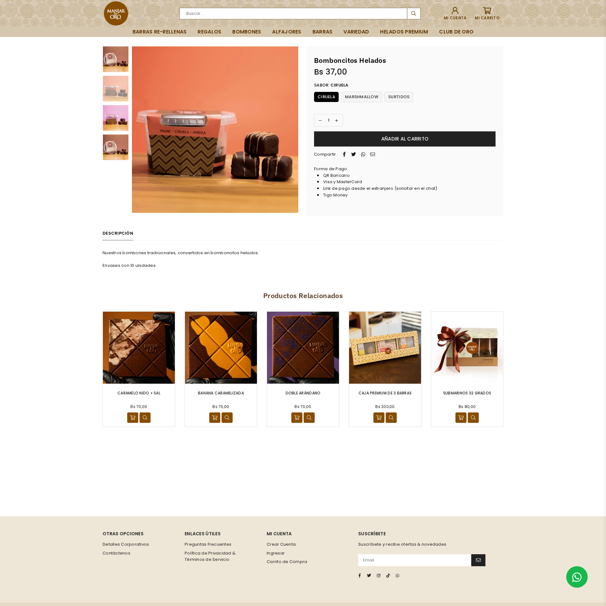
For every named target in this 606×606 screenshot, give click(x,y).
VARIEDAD (356, 31)
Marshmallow (361, 97)
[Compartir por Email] (372, 154)
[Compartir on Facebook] (344, 154)
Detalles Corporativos (126, 544)
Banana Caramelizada (221, 393)
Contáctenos (116, 553)
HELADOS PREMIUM (404, 31)
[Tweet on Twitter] (354, 154)
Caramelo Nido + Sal (138, 393)
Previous (137, 129)
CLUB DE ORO (456, 31)
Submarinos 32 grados (467, 393)
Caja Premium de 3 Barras (385, 393)
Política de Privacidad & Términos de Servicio (210, 556)
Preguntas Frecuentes (208, 544)
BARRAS (322, 31)
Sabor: (331, 85)
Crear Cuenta (281, 544)
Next (292, 129)
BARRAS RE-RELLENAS (160, 31)
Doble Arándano (303, 393)
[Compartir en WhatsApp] (363, 154)
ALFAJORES (286, 31)
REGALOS (209, 31)
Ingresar (276, 553)
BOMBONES (246, 31)
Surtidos (398, 97)
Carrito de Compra (287, 562)
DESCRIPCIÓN (118, 233)
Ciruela (326, 97)
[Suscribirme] (478, 560)
